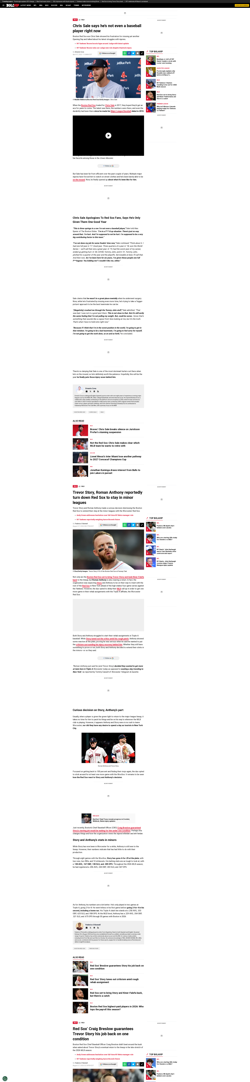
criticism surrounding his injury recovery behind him (99, 644)
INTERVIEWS (86, 5)
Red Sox (86, 586)
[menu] (3, 5)
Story (99, 583)
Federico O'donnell (81, 524)
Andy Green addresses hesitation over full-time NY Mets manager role (105, 515)
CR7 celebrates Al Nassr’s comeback (136, 1)
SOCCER (54, 5)
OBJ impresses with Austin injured (63, 1)
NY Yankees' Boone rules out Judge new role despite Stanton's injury (104, 48)
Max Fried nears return (43, 1)
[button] (129, 53)
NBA (40, 5)
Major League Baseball (121, 111)
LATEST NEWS (25, 5)
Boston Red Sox (79, 412)
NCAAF (68, 5)
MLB (46, 5)
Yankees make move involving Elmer (88, 1)
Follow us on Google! (108, 53)
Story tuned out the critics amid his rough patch (107, 638)
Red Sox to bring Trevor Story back (112, 1)
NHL (61, 5)
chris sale (92, 412)
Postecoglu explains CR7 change (24, 1)
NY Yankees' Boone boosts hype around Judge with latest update (103, 43)
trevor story (93, 948)
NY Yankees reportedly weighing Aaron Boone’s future (98, 519)
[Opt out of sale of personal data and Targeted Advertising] (5, 1078)
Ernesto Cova (79, 52)
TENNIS (76, 5)
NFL (35, 5)
